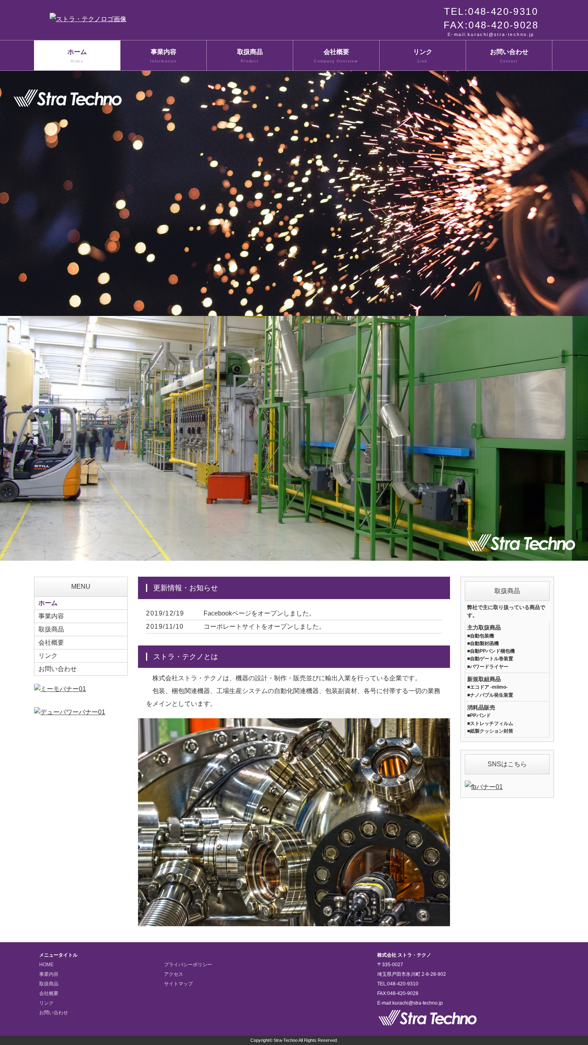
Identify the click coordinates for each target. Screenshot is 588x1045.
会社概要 (336, 55)
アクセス (173, 974)
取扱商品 (250, 55)
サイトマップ (178, 984)
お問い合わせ (509, 55)
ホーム (77, 55)
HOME (46, 964)
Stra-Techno (286, 1040)
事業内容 (163, 55)
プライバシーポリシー (188, 964)
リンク (422, 55)
